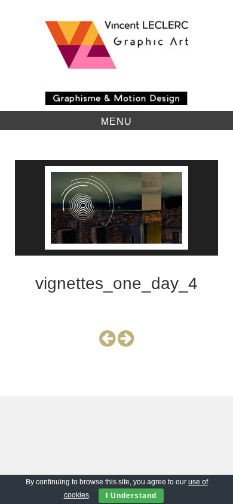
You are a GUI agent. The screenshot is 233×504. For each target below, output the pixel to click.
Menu (116, 121)
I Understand (131, 495)
